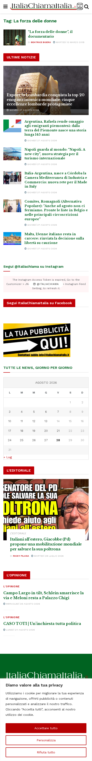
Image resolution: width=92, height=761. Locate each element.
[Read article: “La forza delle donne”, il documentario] (14, 37)
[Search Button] (86, 6)
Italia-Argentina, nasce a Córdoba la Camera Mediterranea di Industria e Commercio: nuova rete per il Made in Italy (56, 179)
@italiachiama (47, 284)
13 (45, 421)
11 (22, 421)
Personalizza (46, 740)
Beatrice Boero (41, 42)
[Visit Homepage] (46, 7)
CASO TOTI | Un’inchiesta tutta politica (42, 623)
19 (33, 430)
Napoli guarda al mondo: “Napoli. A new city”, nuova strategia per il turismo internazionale (55, 153)
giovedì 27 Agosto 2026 (24, 110)
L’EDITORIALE (18, 533)
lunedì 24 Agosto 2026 (20, 629)
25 (21, 440)
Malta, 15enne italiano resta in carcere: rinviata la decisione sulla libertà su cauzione (54, 238)
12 (33, 421)
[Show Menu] (5, 6)
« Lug (8, 457)
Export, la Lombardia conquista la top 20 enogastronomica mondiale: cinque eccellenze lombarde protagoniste (45, 100)
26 (34, 440)
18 (21, 430)
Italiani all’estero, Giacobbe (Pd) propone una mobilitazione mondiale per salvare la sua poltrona (46, 544)
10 (9, 421)
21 (58, 430)
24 (9, 440)
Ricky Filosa (21, 556)
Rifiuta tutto (46, 752)
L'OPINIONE (11, 586)
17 (9, 430)
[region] (46, 719)
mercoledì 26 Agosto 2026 (22, 604)
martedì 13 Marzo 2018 (69, 42)
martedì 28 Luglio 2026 (48, 556)
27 (46, 440)
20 (46, 430)
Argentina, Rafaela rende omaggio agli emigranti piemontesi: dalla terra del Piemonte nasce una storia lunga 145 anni (55, 128)
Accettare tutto (46, 728)
